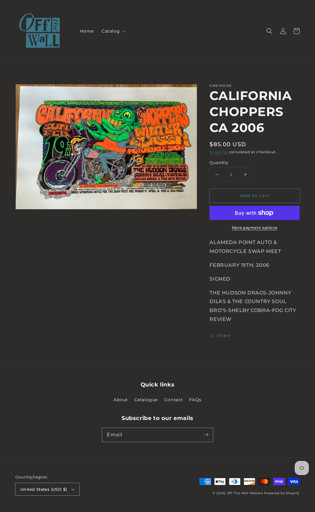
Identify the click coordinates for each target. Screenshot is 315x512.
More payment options (254, 227)
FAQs (195, 399)
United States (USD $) (43, 489)
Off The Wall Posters (245, 493)
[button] (113, 31)
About (121, 399)
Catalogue (146, 399)
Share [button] (223, 335)
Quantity (218, 162)
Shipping (218, 152)
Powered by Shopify (282, 493)
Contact (173, 399)
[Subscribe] (206, 435)
